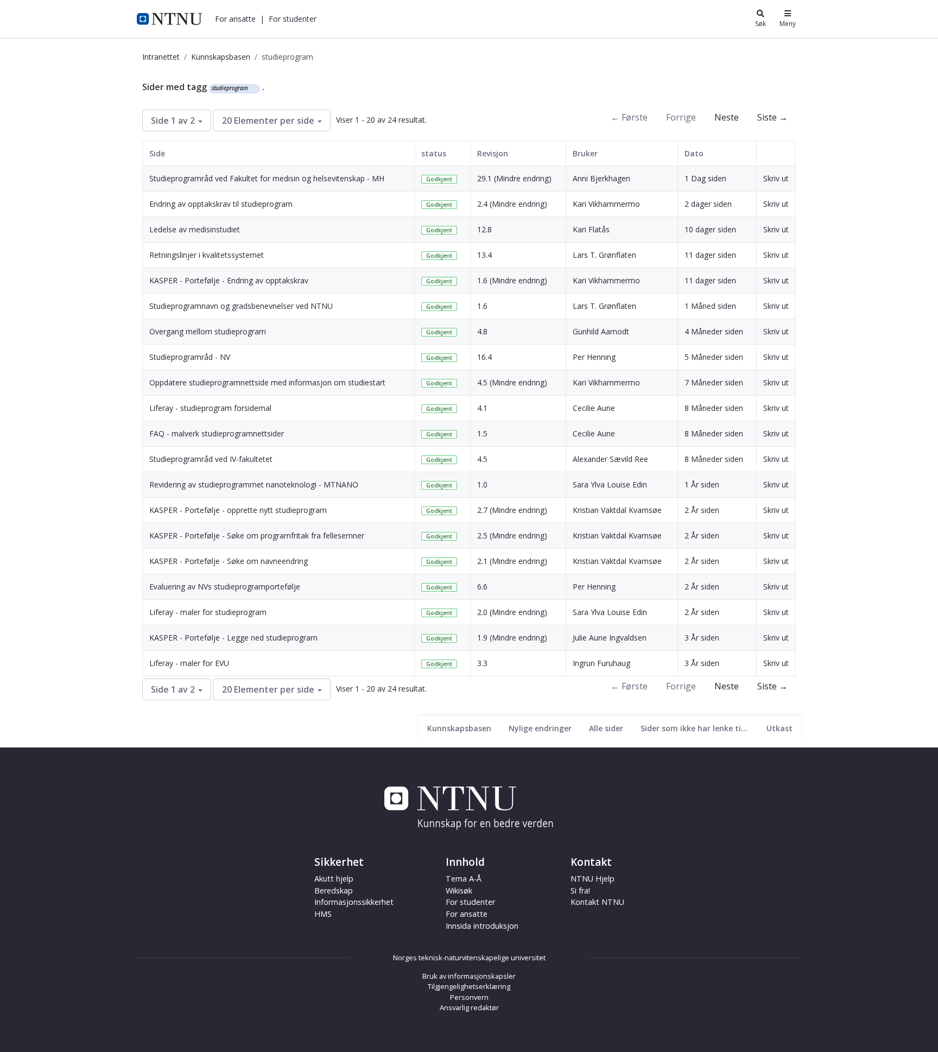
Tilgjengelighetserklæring (469, 986)
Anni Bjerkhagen (601, 178)
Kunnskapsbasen (220, 57)
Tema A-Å (463, 878)
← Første (629, 117)
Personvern (469, 997)
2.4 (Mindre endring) (512, 204)
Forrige (681, 117)
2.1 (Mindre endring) (512, 561)
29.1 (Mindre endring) (514, 178)
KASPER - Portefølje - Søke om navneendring (228, 561)
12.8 (484, 229)
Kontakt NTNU (597, 902)
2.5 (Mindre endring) (512, 535)
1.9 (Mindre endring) (512, 637)
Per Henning (594, 357)
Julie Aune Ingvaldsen (610, 637)
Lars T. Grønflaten (604, 255)
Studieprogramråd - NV (189, 357)
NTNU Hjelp (592, 878)
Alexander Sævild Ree (610, 459)
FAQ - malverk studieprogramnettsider (216, 433)
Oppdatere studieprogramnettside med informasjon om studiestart (267, 382)
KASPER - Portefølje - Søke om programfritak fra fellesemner (256, 535)
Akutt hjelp (333, 878)
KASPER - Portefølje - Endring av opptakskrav (228, 280)
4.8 (482, 331)
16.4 (484, 357)
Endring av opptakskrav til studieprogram (221, 204)
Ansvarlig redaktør (469, 1007)
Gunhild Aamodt (601, 331)
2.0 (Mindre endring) (512, 612)
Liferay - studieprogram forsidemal (210, 408)
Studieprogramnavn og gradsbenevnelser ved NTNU (241, 306)
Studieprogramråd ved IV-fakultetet (210, 459)
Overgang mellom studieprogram (207, 331)
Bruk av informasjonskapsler (469, 976)
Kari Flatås (591, 229)
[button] (235, 18)
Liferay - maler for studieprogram (208, 612)
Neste (726, 117)
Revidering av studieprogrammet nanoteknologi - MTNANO (253, 484)
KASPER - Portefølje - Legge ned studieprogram (233, 637)
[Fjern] (252, 88)
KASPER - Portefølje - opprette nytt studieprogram (238, 510)
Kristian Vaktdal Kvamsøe (617, 510)
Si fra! (580, 890)
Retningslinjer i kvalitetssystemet (206, 255)
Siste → (772, 117)
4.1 (482, 408)
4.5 (482, 459)
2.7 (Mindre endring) (512, 510)
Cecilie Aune (594, 408)
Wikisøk (459, 890)
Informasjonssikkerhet (354, 902)
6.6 (482, 586)
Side (157, 153)
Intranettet (161, 57)
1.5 (482, 433)
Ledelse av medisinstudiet (194, 229)
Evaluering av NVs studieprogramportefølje (224, 586)
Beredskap (333, 890)
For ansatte (466, 914)
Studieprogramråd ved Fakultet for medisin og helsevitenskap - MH (266, 178)
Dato (694, 153)
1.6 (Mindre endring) (512, 280)
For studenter (470, 902)
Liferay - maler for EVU (189, 663)
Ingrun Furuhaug (601, 663)
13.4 (484, 255)
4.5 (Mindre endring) (512, 382)
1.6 (482, 306)
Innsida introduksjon (482, 926)
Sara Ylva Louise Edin (610, 484)
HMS (323, 914)
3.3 (482, 663)
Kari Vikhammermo (606, 204)
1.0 (482, 484)
